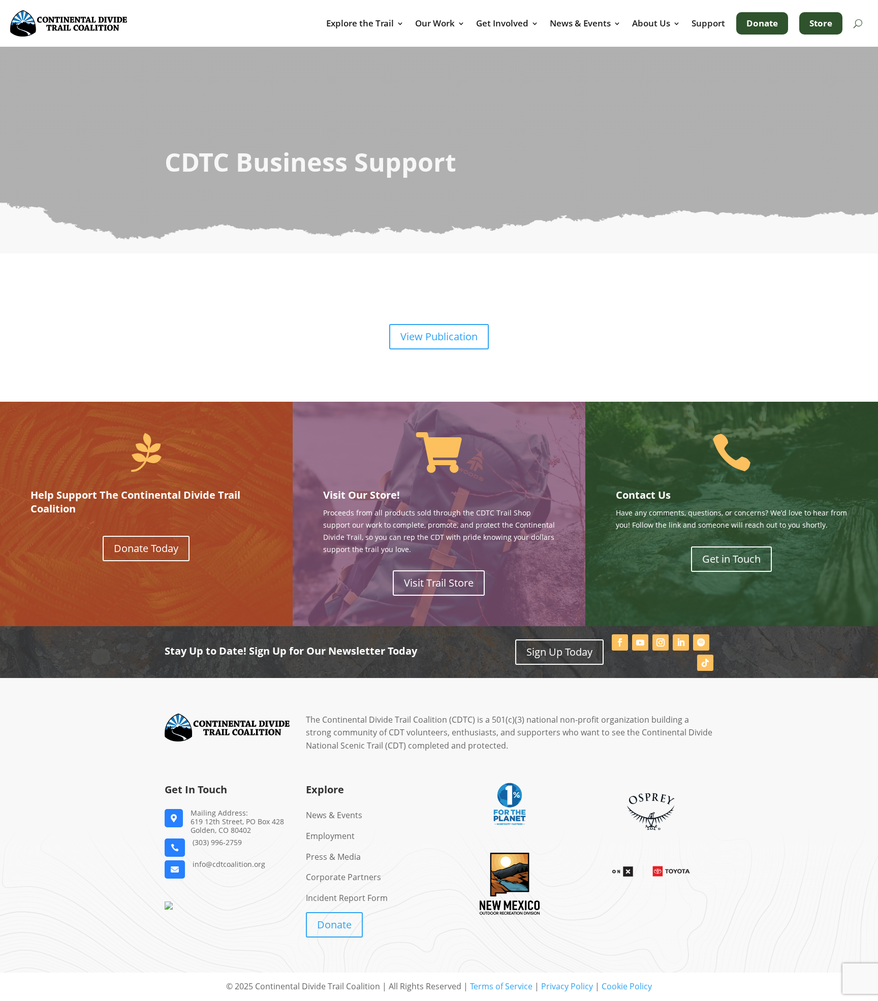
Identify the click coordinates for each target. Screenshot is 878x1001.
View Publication (439, 336)
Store (820, 23)
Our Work (435, 23)
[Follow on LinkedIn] (681, 642)
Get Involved (502, 23)
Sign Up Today (559, 652)
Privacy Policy (567, 986)
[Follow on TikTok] (705, 663)
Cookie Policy (627, 986)
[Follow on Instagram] (660, 642)
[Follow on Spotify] (701, 642)
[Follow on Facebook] (620, 642)
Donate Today (146, 548)
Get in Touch (731, 559)
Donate (762, 23)
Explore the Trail (360, 23)
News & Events (580, 23)
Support (708, 23)
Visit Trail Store (439, 583)
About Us (651, 23)
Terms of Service (501, 986)
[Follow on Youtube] (640, 642)
